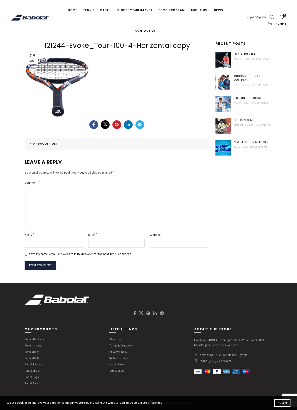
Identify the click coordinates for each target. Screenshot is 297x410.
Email (92, 235)
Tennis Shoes (33, 345)
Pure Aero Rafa (244, 54)
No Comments (260, 59)
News (218, 10)
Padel (105, 10)
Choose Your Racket (134, 10)
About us (199, 10)
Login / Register (256, 17)
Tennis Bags (32, 352)
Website (155, 235)
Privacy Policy (118, 352)
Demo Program (172, 10)
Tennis (88, 10)
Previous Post (45, 143)
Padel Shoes (32, 370)
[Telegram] (139, 124)
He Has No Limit (244, 120)
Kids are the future (248, 98)
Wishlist (284, 15)
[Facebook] (93, 124)
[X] (105, 124)
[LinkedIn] (128, 124)
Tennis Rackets (34, 339)
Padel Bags (32, 377)
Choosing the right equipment (248, 78)
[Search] (272, 17)
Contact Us (145, 30)
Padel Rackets (34, 364)
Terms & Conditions (122, 345)
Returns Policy (118, 358)
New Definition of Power (251, 142)
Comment (32, 183)
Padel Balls (31, 383)
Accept (282, 403)
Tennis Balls (32, 358)
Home (72, 10)
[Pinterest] (116, 124)
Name (29, 235)
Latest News (117, 364)
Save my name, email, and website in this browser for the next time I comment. (80, 254)
